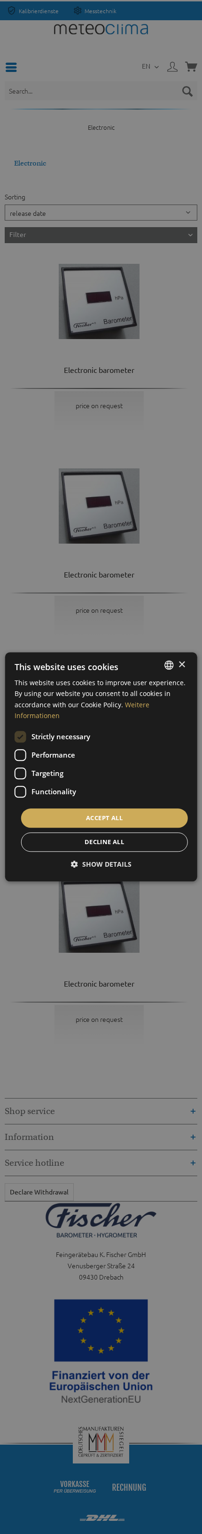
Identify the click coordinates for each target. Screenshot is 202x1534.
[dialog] (101, 766)
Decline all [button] (104, 842)
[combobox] (168, 665)
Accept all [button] (104, 818)
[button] (101, 864)
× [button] (181, 664)
